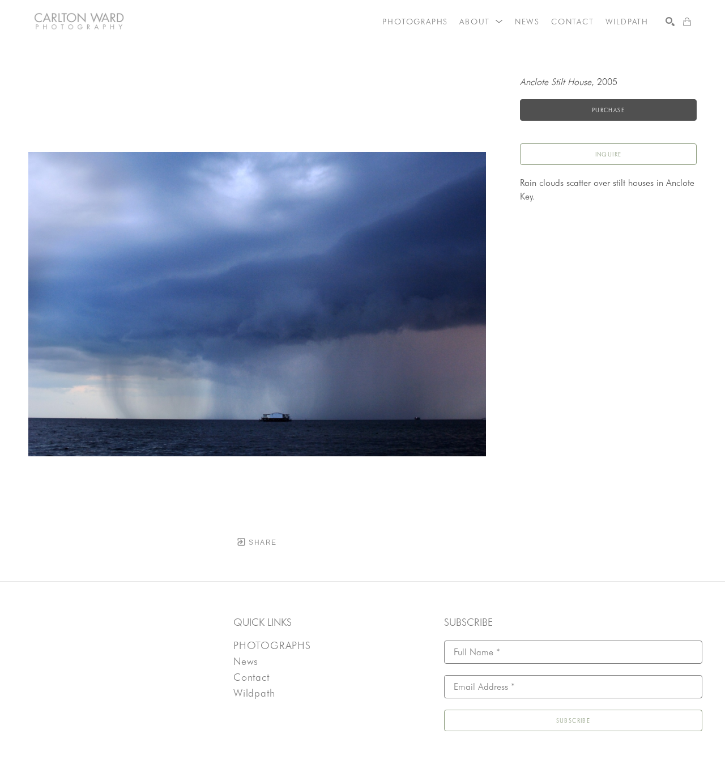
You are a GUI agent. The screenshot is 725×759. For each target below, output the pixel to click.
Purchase (608, 110)
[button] (481, 21)
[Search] (670, 21)
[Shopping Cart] (687, 21)
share (261, 542)
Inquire (608, 154)
